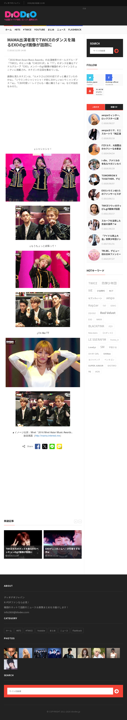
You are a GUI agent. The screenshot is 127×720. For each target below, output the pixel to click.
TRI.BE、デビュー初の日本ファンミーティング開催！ (111, 254)
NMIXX (99, 319)
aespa (110, 298)
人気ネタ (95, 107)
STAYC (113, 305)
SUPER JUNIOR (95, 365)
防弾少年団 (109, 283)
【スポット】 (108, 332)
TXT (104, 305)
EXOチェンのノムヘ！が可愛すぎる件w (23, 550)
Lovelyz (92, 347)
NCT (111, 290)
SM (102, 347)
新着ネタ (114, 107)
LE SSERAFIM (97, 339)
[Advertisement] (84, 16)
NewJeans (92, 332)
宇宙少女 (113, 347)
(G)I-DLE (92, 313)
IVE (90, 290)
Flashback (74, 29)
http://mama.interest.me (47, 435)
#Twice (27, 29)
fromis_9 (114, 339)
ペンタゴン (109, 359)
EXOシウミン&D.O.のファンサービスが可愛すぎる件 (111, 194)
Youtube (41, 630)
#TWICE (29, 630)
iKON (97, 371)
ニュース (61, 29)
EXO (90, 319)
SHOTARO (111, 365)
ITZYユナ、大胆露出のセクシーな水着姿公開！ (111, 149)
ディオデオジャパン (12, 3)
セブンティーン (95, 298)
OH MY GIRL (93, 353)
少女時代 (101, 290)
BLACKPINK (96, 326)
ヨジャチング (94, 359)
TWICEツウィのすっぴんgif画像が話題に (111, 209)
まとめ (51, 29)
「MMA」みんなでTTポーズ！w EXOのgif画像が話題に (61, 550)
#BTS (17, 29)
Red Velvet (108, 312)
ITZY (111, 326)
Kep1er (93, 305)
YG (89, 371)
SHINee (107, 353)
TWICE (92, 283)
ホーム (8, 29)
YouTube (39, 29)
